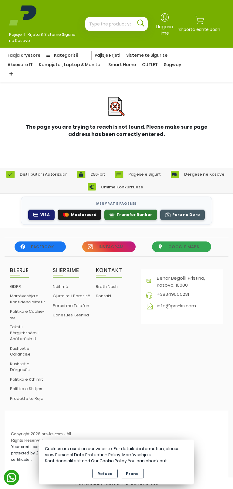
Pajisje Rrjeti (107, 55)
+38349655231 (173, 294)
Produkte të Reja (26, 398)
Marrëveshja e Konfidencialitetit (27, 299)
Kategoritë (65, 55)
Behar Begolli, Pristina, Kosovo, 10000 (181, 281)
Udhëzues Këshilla (71, 315)
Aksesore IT (20, 65)
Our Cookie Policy (109, 461)
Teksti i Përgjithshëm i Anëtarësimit (24, 333)
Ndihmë (60, 286)
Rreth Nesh (107, 286)
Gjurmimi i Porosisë (71, 296)
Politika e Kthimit (26, 379)
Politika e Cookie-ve (27, 314)
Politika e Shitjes (26, 389)
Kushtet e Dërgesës (20, 367)
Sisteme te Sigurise (146, 55)
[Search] (140, 24)
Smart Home (122, 65)
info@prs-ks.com (176, 305)
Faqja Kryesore (24, 55)
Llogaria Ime (164, 30)
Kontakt (104, 296)
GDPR (15, 286)
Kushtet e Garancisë (20, 351)
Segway (172, 65)
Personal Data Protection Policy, (88, 455)
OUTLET (150, 65)
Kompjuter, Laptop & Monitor (70, 65)
